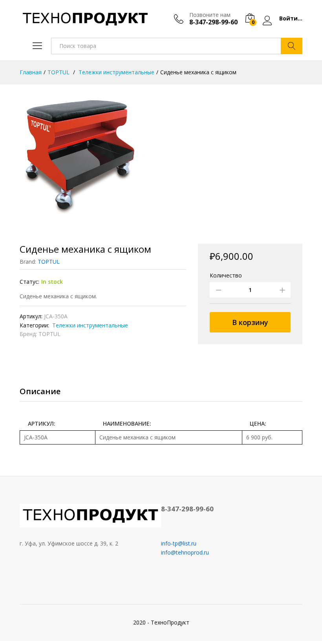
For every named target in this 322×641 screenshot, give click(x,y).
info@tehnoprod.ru (185, 552)
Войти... (290, 18)
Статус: (29, 281)
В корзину (250, 322)
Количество (226, 275)
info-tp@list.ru (178, 543)
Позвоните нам (210, 15)
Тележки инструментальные (89, 325)
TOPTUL (49, 261)
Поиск (291, 46)
